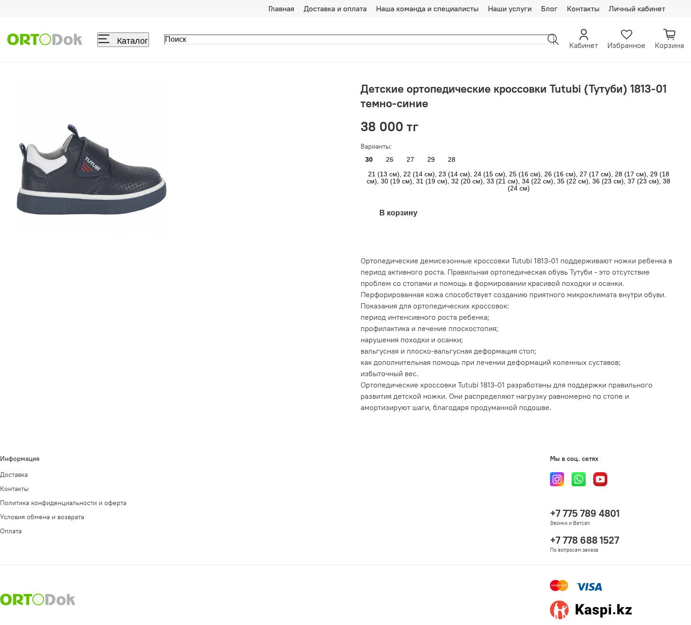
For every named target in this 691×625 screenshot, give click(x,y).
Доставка (14, 474)
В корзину (398, 213)
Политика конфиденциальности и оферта (63, 502)
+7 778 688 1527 (584, 540)
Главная (281, 8)
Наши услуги (510, 8)
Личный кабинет (637, 8)
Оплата (11, 531)
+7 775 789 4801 (585, 513)
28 (451, 159)
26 (389, 159)
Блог (549, 8)
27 (410, 159)
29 (431, 159)
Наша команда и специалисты (427, 8)
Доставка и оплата (335, 8)
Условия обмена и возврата (42, 517)
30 (369, 159)
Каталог (132, 41)
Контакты (583, 8)
